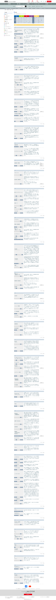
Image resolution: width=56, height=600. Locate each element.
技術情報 (8, 9)
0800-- (31, 591)
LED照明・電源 (23, 8)
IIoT (15, 8)
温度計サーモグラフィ (28, 8)
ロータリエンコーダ (7, 35)
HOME (5, 9)
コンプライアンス (38, 588)
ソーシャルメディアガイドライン (31, 588)
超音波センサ (36, 8)
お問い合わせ (49, 1)
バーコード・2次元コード (8, 28)
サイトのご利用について (18, 588)
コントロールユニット (8, 26)
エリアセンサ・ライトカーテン (40, 8)
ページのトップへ (42, 54)
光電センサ (7, 8)
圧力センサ (45, 8)
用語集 (10, 9)
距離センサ (32, 8)
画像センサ (19, 8)
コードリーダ (49, 8)
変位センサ (11, 8)
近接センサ (6, 33)
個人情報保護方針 (24, 588)
